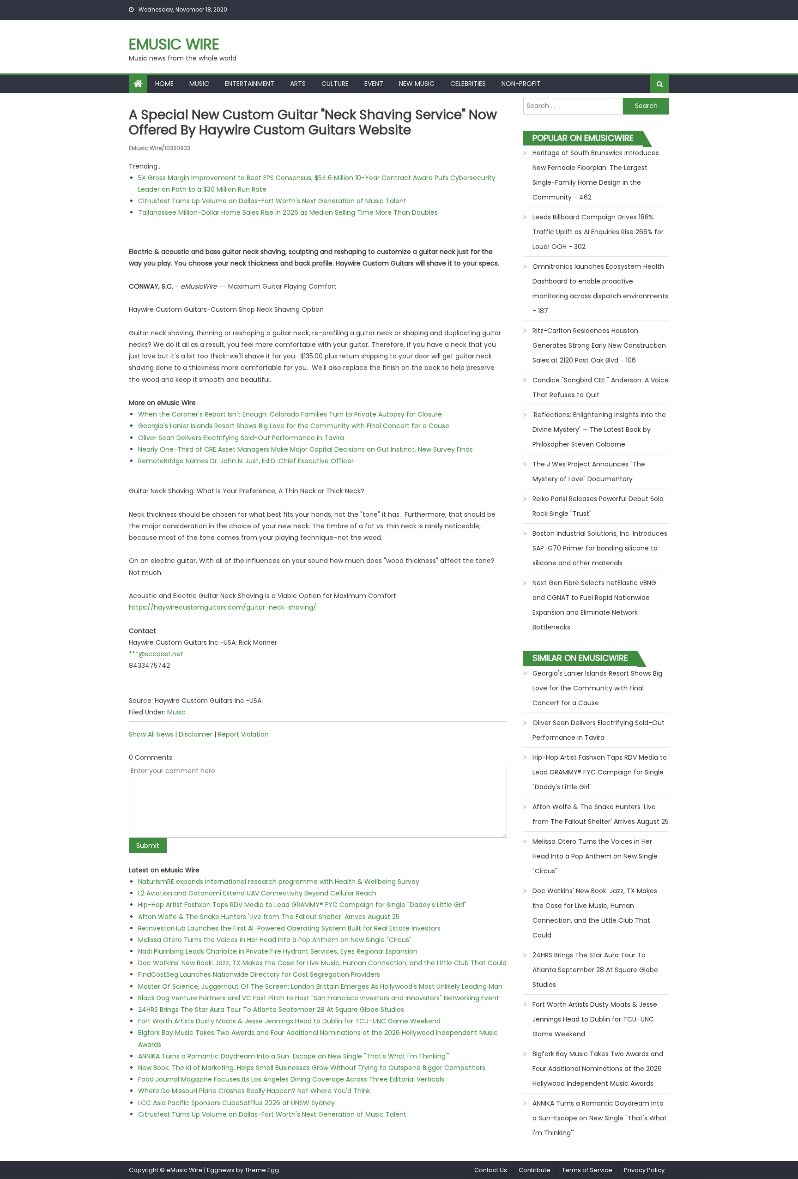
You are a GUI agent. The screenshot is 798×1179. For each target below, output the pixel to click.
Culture (335, 83)
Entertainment (249, 83)
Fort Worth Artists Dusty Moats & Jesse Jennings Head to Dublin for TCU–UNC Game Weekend (289, 1021)
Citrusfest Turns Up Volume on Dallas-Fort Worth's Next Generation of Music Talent (272, 201)
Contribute (534, 1170)
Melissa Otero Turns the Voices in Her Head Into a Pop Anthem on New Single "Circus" (274, 939)
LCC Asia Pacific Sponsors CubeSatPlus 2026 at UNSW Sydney (236, 1102)
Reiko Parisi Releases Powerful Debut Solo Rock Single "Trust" (598, 506)
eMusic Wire (174, 44)
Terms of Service (587, 1170)
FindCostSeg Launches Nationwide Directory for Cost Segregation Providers (259, 974)
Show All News (151, 734)
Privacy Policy (644, 1170)
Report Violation (243, 734)
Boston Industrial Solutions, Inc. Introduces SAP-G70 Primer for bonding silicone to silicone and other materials (599, 548)
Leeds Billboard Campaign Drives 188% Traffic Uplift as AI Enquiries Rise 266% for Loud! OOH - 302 (598, 231)
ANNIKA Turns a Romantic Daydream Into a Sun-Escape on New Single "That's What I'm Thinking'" (293, 1056)
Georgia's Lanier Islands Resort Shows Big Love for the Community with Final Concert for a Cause (293, 425)
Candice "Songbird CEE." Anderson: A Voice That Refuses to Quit (600, 387)
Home (164, 83)
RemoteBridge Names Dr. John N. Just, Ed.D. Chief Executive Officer (246, 461)
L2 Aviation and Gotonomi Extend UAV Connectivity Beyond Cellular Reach (257, 893)
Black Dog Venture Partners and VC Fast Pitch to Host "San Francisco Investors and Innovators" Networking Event (318, 998)
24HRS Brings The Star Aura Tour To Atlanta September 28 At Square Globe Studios (271, 1009)
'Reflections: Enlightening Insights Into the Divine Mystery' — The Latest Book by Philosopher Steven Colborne (599, 429)
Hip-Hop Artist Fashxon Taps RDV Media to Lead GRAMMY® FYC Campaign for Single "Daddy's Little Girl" (302, 904)
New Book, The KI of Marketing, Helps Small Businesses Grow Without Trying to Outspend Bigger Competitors (311, 1067)
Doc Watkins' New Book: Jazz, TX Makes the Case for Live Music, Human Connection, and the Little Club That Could (322, 962)
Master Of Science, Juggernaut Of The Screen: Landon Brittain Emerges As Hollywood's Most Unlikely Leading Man (320, 986)
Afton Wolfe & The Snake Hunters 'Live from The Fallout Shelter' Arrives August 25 (268, 916)
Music (199, 83)
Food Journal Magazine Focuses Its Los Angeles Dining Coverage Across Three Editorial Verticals (291, 1079)
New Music (417, 83)
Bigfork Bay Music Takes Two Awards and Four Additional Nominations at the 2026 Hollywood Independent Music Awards (597, 1068)
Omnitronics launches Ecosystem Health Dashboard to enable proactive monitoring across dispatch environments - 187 (600, 288)
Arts (298, 83)
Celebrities (468, 83)
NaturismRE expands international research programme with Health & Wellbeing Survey (278, 881)
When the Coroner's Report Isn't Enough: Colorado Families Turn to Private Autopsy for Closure (290, 414)
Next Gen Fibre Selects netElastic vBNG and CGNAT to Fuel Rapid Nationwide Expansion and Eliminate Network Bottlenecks (594, 605)
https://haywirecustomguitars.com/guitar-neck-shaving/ (222, 607)
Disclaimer (195, 734)
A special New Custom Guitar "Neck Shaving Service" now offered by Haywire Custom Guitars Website (313, 122)
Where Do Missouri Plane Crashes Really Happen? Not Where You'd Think (254, 1090)
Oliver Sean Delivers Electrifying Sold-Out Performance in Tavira (241, 437)
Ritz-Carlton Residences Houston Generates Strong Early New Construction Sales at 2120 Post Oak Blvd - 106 (599, 345)
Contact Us (490, 1170)
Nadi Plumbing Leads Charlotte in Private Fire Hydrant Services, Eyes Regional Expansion (277, 951)
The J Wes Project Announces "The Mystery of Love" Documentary (588, 472)
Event (373, 83)
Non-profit (521, 83)
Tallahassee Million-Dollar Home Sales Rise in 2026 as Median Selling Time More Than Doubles (288, 212)
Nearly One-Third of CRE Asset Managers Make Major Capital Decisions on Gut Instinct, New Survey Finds (305, 449)
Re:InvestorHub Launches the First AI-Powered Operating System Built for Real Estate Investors (289, 928)
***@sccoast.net (156, 654)
